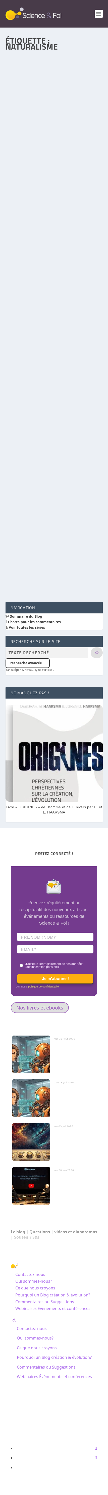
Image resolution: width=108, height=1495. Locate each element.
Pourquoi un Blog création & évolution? (52, 1295)
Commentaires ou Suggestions (44, 1301)
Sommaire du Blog (25, 616)
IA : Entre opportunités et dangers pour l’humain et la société (74, 1096)
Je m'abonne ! (55, 978)
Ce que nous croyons (35, 1288)
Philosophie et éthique (72, 135)
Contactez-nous (30, 1274)
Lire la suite (27, 168)
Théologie (68, 557)
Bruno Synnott (26, 557)
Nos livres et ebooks (39, 1007)
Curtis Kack (24, 135)
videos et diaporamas (75, 1232)
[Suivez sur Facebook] (96, 1448)
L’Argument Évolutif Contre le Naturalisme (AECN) (50, 124)
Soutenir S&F (27, 1237)
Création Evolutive (73, 265)
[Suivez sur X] (96, 1457)
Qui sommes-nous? (33, 1281)
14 (80, 557)
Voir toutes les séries (26, 627)
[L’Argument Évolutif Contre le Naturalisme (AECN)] (54, 83)
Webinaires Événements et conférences (52, 1308)
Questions (39, 1232)
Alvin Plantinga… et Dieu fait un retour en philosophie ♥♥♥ (54, 433)
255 (14, 425)
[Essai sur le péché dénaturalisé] (54, 510)
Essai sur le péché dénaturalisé (40, 549)
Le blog (18, 1232)
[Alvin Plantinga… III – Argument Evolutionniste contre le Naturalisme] (54, 369)
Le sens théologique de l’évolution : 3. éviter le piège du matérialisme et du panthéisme (52, 255)
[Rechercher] (97, 652)
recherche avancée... (27, 663)
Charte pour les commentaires (34, 621)
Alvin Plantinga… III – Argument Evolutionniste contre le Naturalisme (45, 411)
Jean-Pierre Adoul (28, 421)
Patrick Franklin (26, 265)
